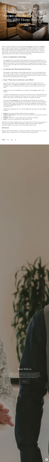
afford (15, 84)
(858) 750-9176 (43, 2)
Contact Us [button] (24, 381)
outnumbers (30, 46)
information (13, 104)
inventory (8, 60)
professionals (15, 100)
